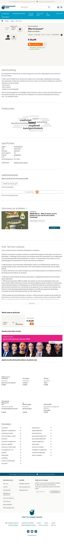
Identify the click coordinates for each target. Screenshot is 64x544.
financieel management (8, 441)
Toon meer (31, 303)
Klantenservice (8, 480)
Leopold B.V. (17, 155)
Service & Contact (43, 525)
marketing (4, 458)
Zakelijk (21, 480)
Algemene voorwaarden (28, 523)
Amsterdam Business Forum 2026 (16, 339)
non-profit (4, 463)
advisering (5, 428)
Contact (5, 487)
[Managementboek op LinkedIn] (28, 531)
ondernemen (36, 428)
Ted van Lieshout (33, 26)
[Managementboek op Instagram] (36, 531)
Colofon (39, 523)
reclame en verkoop (37, 447)
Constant (25, 383)
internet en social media (9, 447)
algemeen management (9, 430)
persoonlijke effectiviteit (39, 439)
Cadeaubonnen (23, 490)
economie (4, 439)
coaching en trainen (7, 433)
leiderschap (5, 455)
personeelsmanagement (39, 436)
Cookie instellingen (13, 525)
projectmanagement (38, 441)
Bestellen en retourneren (6, 494)
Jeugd (12, 21)
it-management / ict (7, 450)
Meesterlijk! (47, 410)
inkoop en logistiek (7, 444)
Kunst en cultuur (23, 162)
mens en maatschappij (8, 461)
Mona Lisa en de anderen (9, 383)
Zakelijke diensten (24, 483)
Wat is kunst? (19, 21)
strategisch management (39, 450)
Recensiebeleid (7, 504)
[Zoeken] (49, 7)
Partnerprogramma (8, 508)
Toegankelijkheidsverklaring (28, 525)
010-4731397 (59, 13)
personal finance (37, 433)
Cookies (53, 523)
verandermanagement (38, 452)
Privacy (46, 523)
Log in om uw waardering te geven (10, 195)
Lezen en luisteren (8, 498)
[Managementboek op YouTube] (32, 531)
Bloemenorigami (27, 408)
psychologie (35, 444)
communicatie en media (9, 436)
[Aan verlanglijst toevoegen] (45, 44)
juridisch (4, 452)
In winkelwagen (35, 44)
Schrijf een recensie (8, 183)
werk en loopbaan (37, 455)
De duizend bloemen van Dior (10, 408)
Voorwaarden (7, 490)
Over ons (5, 483)
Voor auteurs (7, 501)
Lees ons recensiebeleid (7, 187)
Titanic (45, 383)
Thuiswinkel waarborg (13, 523)
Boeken (7, 21)
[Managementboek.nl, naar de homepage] (9, 9)
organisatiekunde (37, 430)
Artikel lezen (54, 227)
